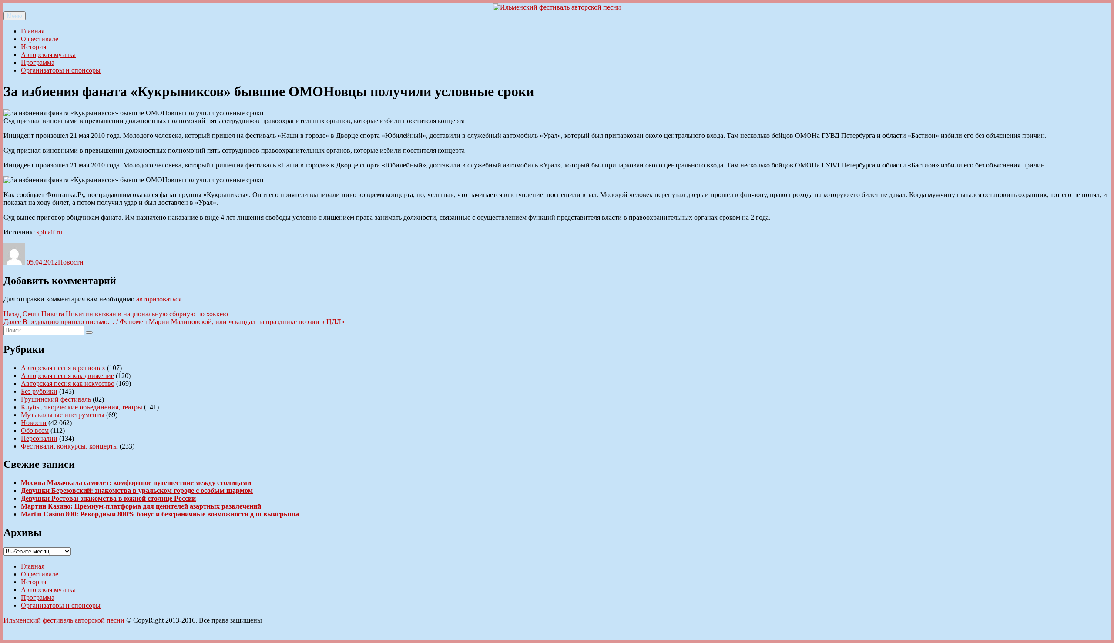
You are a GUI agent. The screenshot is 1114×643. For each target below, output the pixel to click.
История (33, 46)
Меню (14, 16)
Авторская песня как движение (67, 375)
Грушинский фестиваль (56, 399)
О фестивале (39, 39)
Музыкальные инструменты (62, 415)
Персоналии (39, 438)
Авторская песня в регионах (63, 368)
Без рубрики (39, 391)
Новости (71, 262)
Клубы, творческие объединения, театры (81, 407)
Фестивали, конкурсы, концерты (69, 446)
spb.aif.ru (49, 232)
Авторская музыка (48, 54)
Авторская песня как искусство (67, 383)
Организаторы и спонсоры (61, 70)
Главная (32, 31)
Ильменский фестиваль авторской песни (63, 620)
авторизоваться (158, 299)
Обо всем (35, 430)
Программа (37, 62)
